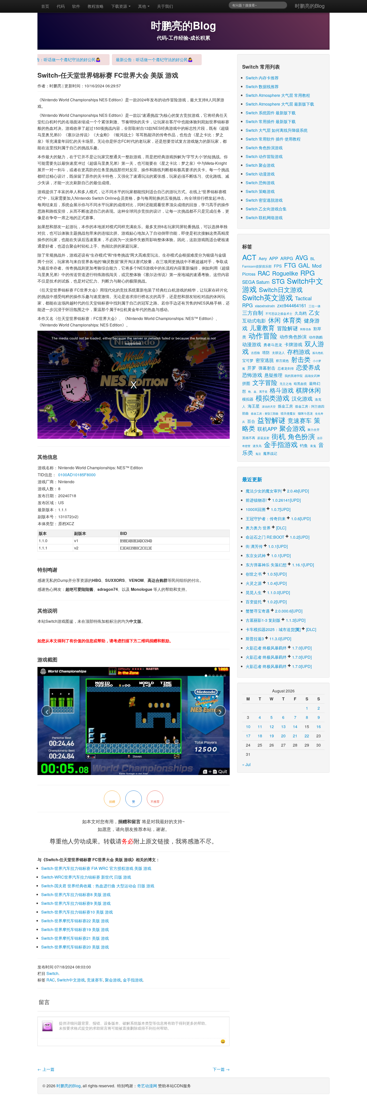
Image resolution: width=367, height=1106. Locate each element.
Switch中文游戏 (71, 980)
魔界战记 (270, 453)
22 (307, 736)
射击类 (301, 359)
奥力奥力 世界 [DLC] (266, 528)
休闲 (274, 320)
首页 (45, 6)
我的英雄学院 (294, 375)
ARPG (286, 258)
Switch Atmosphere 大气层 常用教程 (278, 95)
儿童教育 (262, 327)
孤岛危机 (317, 353)
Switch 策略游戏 (260, 191)
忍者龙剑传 (286, 368)
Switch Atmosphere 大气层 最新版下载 (280, 104)
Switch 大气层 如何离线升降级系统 (277, 130)
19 (271, 736)
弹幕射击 (266, 368)
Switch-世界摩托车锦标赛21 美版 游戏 (75, 938)
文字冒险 (264, 382)
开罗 (251, 368)
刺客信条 (305, 329)
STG (278, 281)
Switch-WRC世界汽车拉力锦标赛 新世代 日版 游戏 (86, 877)
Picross (248, 274)
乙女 (314, 312)
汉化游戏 (302, 398)
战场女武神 (312, 375)
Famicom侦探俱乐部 (257, 266)
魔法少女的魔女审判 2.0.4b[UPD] (277, 491)
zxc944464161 (291, 305)
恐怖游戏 (252, 374)
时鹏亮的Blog (310, 5)
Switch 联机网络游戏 (264, 217)
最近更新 (252, 479)
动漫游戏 (251, 344)
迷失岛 (257, 446)
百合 (251, 421)
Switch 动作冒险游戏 (264, 156)
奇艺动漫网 (147, 1086)
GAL (304, 265)
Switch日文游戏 (281, 289)
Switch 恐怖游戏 (260, 182)
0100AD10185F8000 (77, 474)
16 (318, 726)
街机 (279, 436)
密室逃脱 (265, 360)
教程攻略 (96, 6)
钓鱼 (304, 445)
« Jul (246, 764)
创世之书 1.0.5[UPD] (266, 574)
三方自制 (252, 312)
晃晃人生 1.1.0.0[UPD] (268, 592)
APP (273, 258)
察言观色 (282, 360)
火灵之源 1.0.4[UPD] (266, 583)
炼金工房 (285, 406)
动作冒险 (262, 335)
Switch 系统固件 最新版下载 (271, 113)
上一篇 (45, 1069)
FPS (278, 266)
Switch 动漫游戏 (260, 174)
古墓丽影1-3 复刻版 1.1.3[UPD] (275, 620)
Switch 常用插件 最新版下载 (271, 121)
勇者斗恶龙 (272, 344)
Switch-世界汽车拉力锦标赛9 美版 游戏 (76, 903)
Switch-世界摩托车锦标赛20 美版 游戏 (75, 947)
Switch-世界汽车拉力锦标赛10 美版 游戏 (77, 912)
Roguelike (285, 273)
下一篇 (221, 1069)
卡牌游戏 (293, 344)
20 (283, 736)
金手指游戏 (133, 980)
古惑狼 (255, 352)
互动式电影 (254, 320)
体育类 (292, 320)
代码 (61, 6)
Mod (317, 265)
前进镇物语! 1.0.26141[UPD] (273, 500)
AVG (301, 257)
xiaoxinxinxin (265, 305)
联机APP (267, 428)
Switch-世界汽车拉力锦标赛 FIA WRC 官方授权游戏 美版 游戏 (96, 868)
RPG (307, 273)
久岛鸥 (301, 313)
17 (248, 736)
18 (260, 736)
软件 (76, 6)
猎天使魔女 (288, 413)
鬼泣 (258, 454)
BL (312, 258)
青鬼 (313, 446)
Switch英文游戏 (267, 297)
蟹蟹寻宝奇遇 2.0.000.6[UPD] (274, 611)
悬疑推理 (273, 375)
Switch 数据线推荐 (262, 86)
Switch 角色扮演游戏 (264, 148)
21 (295, 736)
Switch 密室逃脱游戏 (264, 200)
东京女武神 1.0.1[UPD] (268, 555)
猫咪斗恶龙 (305, 413)
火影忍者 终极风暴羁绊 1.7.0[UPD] (279, 648)
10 (248, 726)
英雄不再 (248, 437)
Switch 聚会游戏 (260, 165)
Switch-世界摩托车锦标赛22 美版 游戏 (75, 921)
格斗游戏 (282, 390)
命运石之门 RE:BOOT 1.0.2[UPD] (277, 537)
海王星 (254, 406)
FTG (290, 265)
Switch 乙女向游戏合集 (266, 209)
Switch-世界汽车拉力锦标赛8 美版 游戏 (76, 894)
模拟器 (247, 399)
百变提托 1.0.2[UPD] (266, 602)
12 (271, 726)
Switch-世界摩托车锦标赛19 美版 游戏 (75, 929)
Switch (52, 973)
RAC (50, 980)
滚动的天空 (269, 406)
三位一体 (315, 306)
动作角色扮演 (293, 336)
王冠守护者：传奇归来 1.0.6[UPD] (278, 518)
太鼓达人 (278, 352)
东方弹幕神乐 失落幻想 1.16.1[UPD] (280, 565)
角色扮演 (301, 436)
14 (295, 726)
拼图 (246, 383)
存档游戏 (298, 351)
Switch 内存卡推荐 (262, 78)
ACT (249, 257)
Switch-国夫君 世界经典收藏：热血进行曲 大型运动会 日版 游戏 (97, 886)
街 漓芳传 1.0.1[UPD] (267, 546)
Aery (263, 258)
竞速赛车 (95, 980)
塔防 (266, 352)
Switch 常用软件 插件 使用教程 (273, 139)
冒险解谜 (287, 328)
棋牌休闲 (308, 390)
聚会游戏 (113, 980)
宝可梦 (247, 360)
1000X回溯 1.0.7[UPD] (268, 509)
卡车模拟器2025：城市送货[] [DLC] (281, 629)
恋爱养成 (308, 367)
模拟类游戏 (272, 398)
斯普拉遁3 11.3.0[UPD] (268, 638)
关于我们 (165, 6)
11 (260, 726)
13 (283, 726)
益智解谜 (271, 420)
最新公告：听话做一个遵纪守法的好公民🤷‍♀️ (49, 59)
